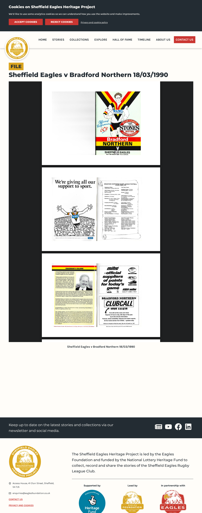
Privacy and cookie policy (94, 22)
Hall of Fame (122, 39)
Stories (58, 39)
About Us (163, 39)
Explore (100, 39)
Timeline (144, 39)
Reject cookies (62, 22)
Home (42, 39)
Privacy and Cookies (21, 505)
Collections (79, 39)
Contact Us (184, 39)
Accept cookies (25, 22)
